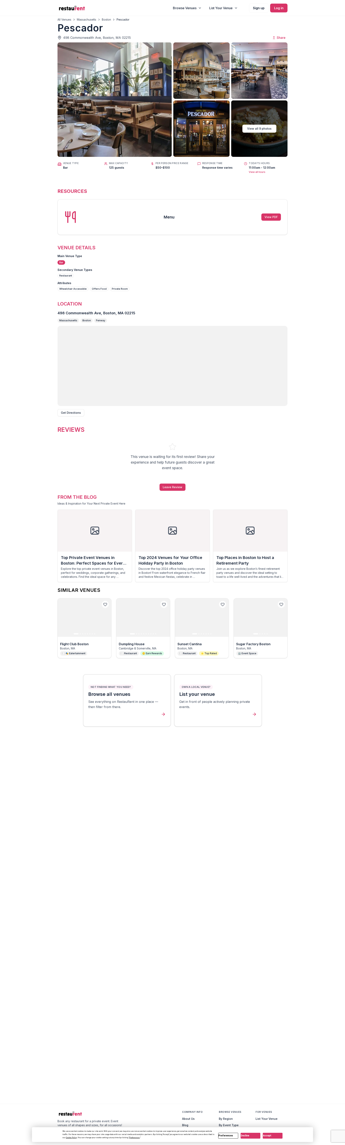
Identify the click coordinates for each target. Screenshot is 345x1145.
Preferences (225, 1135)
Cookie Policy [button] (71, 1138)
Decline (245, 1135)
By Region (226, 1118)
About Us (188, 1118)
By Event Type (229, 1125)
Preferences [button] (134, 1138)
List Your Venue (267, 1118)
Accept (267, 1135)
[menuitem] (187, 8)
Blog (185, 1125)
